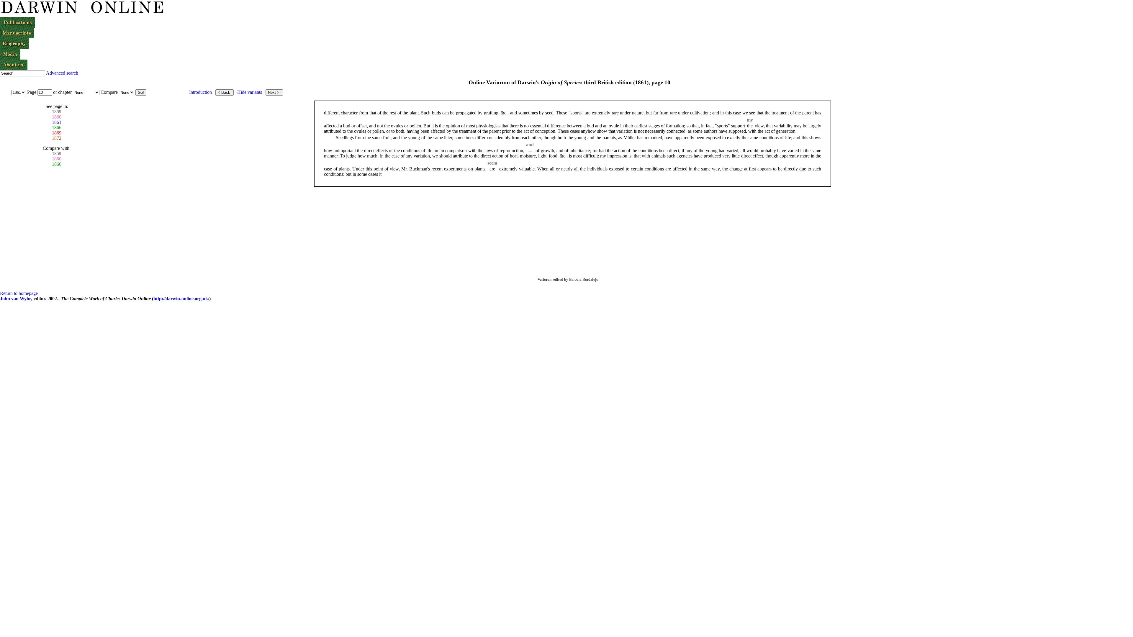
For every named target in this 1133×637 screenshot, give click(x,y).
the (750, 125)
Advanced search (62, 72)
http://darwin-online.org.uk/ (181, 298)
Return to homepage (19, 293)
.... (530, 150)
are (492, 168)
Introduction (200, 92)
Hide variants (249, 92)
